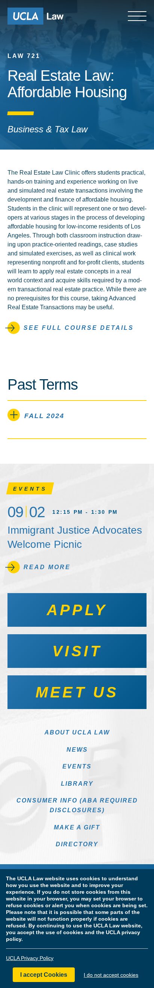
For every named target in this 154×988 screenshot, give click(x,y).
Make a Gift (77, 827)
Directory (77, 844)
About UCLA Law (77, 732)
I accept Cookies (43, 975)
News (77, 749)
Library (77, 783)
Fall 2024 (44, 416)
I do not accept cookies (111, 975)
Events (77, 766)
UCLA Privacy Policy (29, 958)
